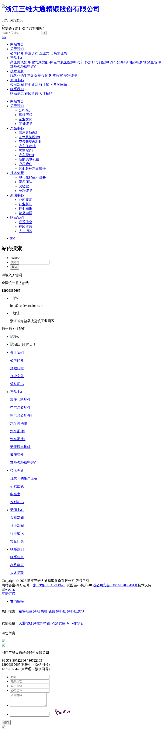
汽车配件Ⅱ (117, 62)
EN (4, 37)
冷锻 (36, 611)
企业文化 (46, 53)
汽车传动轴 (85, 62)
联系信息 (17, 93)
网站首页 (17, 44)
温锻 (51, 611)
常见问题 (60, 84)
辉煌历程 (31, 53)
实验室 (58, 75)
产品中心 (17, 58)
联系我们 (17, 89)
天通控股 (25, 623)
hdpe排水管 (75, 623)
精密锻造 (25, 611)
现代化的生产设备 (23, 75)
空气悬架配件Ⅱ (65, 62)
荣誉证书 (60, 53)
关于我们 (17, 49)
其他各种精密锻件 (23, 67)
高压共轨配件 (20, 62)
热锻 (44, 611)
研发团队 (45, 75)
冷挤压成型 (75, 611)
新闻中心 (17, 80)
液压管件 (154, 62)
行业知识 (46, 84)
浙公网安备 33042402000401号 (115, 585)
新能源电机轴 (136, 62)
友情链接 (17, 601)
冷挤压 (61, 611)
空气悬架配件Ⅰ (42, 62)
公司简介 (17, 53)
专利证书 (70, 75)
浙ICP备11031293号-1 (49, 585)
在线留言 (31, 93)
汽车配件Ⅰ (101, 62)
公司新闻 (17, 84)
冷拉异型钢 (41, 623)
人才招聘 (46, 93)
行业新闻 (31, 84)
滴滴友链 (58, 623)
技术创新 (17, 71)
